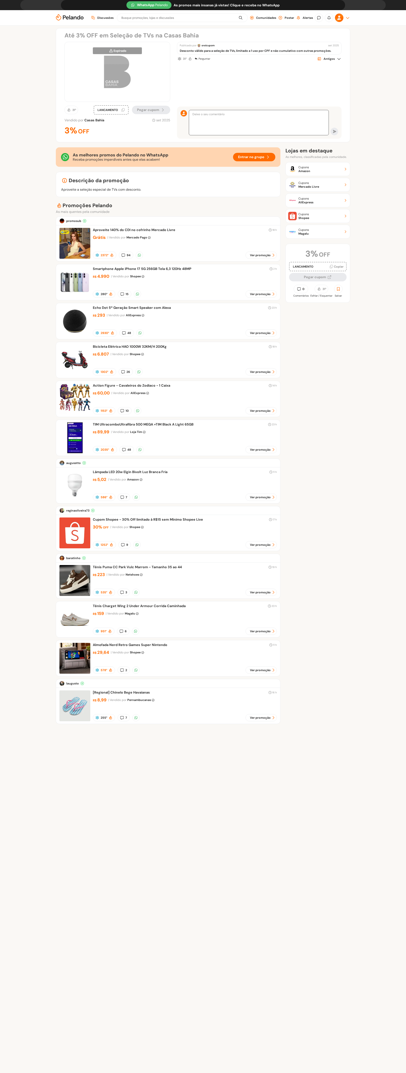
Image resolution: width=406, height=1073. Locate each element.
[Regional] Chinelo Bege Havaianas (121, 692)
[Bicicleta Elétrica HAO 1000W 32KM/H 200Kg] (74, 374)
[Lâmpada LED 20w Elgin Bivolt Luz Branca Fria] (74, 499)
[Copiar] (123, 109)
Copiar (339, 266)
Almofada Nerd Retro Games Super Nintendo (130, 645)
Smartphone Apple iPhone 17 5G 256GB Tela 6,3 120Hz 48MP (142, 269)
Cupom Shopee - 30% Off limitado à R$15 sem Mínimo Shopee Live (148, 519)
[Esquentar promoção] (190, 58)
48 (129, 333)
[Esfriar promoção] (179, 58)
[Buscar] (240, 17)
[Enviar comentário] (334, 131)
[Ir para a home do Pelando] (70, 18)
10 (127, 411)
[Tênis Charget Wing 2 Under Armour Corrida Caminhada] (74, 633)
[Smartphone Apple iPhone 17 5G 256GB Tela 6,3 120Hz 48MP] (74, 296)
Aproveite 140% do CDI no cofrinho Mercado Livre (134, 230)
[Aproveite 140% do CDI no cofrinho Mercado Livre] (74, 257)
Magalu (130, 613)
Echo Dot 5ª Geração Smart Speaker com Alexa (132, 307)
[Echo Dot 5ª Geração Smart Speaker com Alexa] (74, 335)
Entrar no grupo (251, 157)
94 (128, 255)
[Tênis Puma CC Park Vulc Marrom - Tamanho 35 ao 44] (74, 595)
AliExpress (133, 315)
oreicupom (208, 45)
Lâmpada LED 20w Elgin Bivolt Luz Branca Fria (130, 472)
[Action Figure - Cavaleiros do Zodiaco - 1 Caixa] (74, 413)
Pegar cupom (148, 110)
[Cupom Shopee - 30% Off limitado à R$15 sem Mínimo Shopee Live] (74, 547)
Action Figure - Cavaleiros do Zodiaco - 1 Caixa (131, 385)
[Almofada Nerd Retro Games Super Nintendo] (74, 672)
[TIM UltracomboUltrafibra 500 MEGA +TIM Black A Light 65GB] (74, 452)
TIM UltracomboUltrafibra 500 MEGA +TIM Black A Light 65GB (143, 424)
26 (128, 372)
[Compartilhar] (139, 255)
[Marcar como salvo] (338, 289)
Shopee (135, 276)
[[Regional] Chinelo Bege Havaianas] (74, 720)
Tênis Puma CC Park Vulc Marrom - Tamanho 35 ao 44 (137, 567)
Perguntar (204, 58)
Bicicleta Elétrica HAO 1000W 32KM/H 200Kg (130, 346)
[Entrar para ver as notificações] (329, 18)
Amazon (133, 479)
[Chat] (319, 18)
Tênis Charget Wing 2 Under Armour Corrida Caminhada (139, 606)
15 (127, 294)
